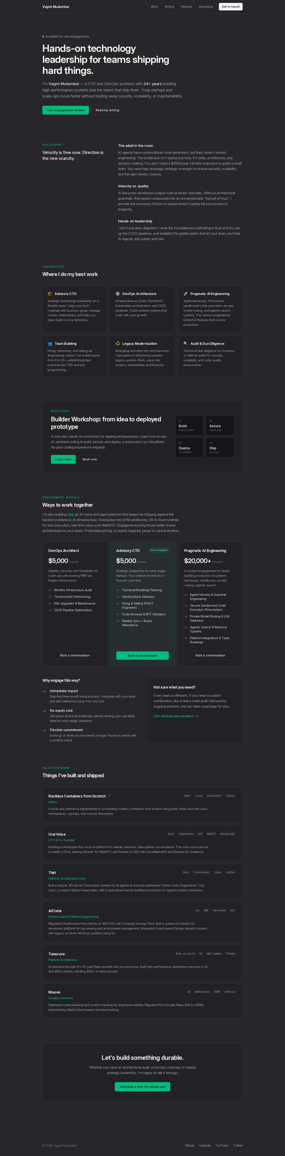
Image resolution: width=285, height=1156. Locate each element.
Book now (90, 459)
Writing (169, 6)
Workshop (206, 6)
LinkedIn (205, 1145)
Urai (70, 514)
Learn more (63, 459)
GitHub (189, 1145)
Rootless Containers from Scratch (79, 796)
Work (154, 6)
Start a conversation (75, 655)
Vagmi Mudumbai (55, 7)
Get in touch (231, 6)
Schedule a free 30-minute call (142, 1086)
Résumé (186, 6)
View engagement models (66, 110)
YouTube (222, 1145)
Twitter (238, 1145)
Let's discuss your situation (176, 716)
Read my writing (107, 110)
